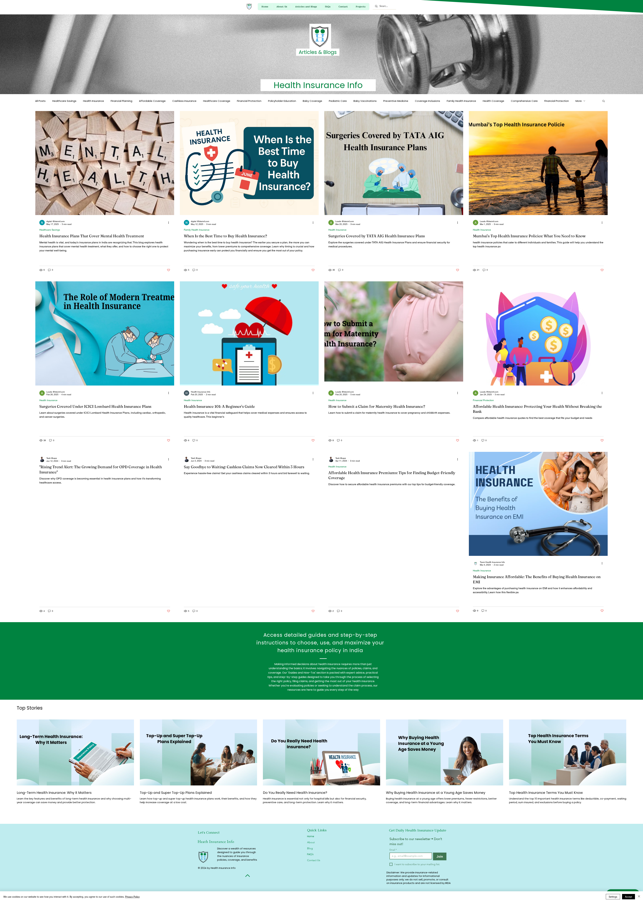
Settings (613, 896)
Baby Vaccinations (365, 101)
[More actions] (170, 223)
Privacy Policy (132, 896)
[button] (603, 101)
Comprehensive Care (524, 101)
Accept (628, 896)
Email (393, 849)
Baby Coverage (312, 101)
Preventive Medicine (395, 101)
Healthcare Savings (64, 101)
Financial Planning (121, 101)
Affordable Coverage (152, 101)
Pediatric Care (338, 101)
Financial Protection (249, 101)
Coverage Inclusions (427, 101)
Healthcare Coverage (216, 101)
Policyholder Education (282, 101)
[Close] (639, 896)
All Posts (40, 101)
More (579, 101)
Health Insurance (93, 101)
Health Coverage (493, 101)
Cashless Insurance (184, 101)
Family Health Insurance (461, 101)
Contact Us (313, 860)
